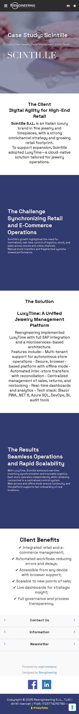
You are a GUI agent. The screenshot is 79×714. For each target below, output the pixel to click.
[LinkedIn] (46, 685)
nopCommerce (47, 666)
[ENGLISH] (68, 6)
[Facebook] (32, 685)
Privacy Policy (41, 707)
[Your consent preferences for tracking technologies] (72, 707)
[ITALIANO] (75, 6)
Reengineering (48, 672)
